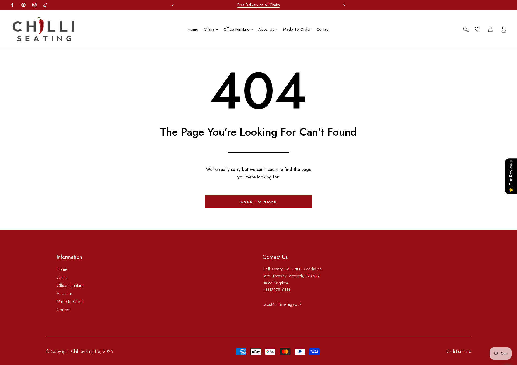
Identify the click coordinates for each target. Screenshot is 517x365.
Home (62, 269)
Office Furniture (70, 285)
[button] (342, 5)
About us (65, 293)
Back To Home (258, 201)
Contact (63, 310)
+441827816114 (276, 290)
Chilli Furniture (458, 351)
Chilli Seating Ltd (85, 351)
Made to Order (70, 302)
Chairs (62, 277)
